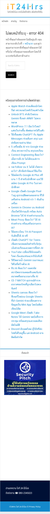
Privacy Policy (35, 506)
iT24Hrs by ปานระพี (25, 8)
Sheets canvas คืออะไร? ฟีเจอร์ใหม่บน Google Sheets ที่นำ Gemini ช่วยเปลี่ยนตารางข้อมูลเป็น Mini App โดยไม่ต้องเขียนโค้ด (26, 300)
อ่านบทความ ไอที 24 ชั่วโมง (17, 488)
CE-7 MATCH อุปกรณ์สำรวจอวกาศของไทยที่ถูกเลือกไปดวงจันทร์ (26, 284)
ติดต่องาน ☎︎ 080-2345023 (19, 493)
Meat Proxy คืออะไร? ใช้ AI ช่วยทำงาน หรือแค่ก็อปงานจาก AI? (26, 223)
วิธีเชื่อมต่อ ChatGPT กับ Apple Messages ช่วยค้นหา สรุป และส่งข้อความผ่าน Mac (27, 138)
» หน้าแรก (28, 43)
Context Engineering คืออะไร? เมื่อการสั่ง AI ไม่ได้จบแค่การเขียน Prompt (27, 158)
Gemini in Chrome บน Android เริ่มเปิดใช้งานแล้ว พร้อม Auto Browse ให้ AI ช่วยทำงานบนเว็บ (27, 211)
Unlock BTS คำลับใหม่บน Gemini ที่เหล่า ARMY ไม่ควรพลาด (26, 118)
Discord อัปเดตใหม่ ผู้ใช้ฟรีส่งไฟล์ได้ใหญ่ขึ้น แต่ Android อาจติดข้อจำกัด (27, 333)
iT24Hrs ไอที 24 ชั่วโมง (18, 506)
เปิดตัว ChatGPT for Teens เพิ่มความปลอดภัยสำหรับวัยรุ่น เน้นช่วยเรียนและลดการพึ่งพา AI (27, 244)
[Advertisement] (25, 416)
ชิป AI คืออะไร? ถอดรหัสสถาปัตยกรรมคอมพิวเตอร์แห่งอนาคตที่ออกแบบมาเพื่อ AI (26, 272)
